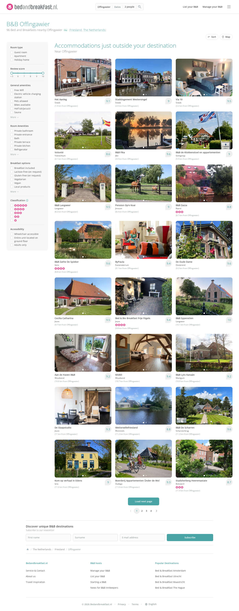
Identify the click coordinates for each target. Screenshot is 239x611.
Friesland (76, 30)
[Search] (139, 6)
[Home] (27, 549)
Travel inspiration (35, 582)
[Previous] (120, 77)
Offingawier (104, 6)
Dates (117, 6)
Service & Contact (35, 570)
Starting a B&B (98, 582)
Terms (135, 604)
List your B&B (97, 576)
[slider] (11, 73)
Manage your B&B (100, 570)
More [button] (13, 117)
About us (31, 576)
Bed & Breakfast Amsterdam (170, 570)
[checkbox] (11, 52)
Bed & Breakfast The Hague (170, 587)
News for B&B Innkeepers (104, 587)
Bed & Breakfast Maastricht (170, 582)
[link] (33, 6)
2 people (129, 6)
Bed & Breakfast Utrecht (168, 576)
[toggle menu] (229, 7)
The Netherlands (94, 30)
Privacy (122, 604)
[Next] (167, 77)
